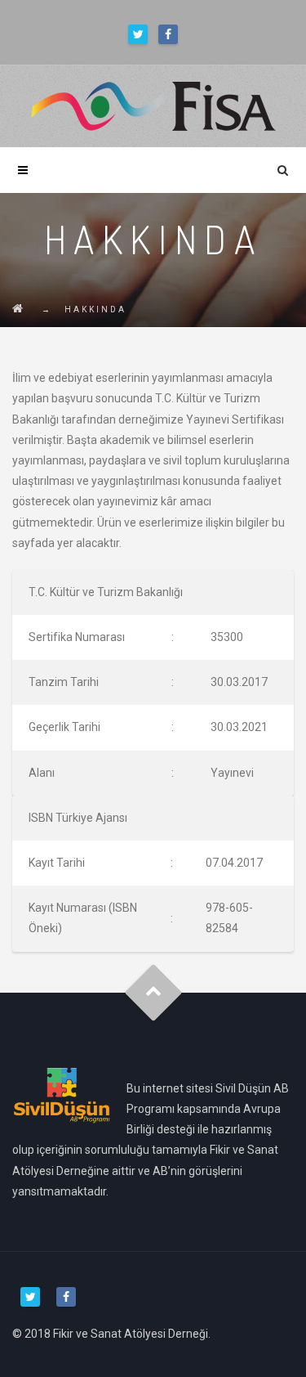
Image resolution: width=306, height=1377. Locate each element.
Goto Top (153, 992)
